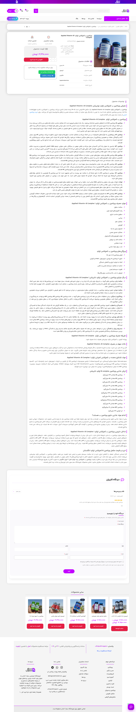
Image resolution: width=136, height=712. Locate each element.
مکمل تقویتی (119, 26)
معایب (66, 546)
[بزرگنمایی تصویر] (122, 63)
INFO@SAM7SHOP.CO (55, 676)
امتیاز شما (121, 521)
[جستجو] (36, 11)
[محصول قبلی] (29, 27)
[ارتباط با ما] (131, 707)
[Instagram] (62, 667)
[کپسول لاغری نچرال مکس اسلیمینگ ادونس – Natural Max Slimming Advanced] (56, 606)
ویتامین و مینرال (110, 690)
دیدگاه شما (120, 524)
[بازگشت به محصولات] (27, 27)
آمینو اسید (110, 677)
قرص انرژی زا (67, 46)
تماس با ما (83, 671)
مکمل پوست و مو (67, 50)
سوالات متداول (83, 674)
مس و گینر (110, 671)
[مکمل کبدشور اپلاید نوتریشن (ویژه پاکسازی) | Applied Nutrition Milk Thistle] (98, 606)
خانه (126, 26)
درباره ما (83, 680)
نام (122, 554)
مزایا (123, 546)
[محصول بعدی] (25, 27)
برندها (84, 677)
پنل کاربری (83, 667)
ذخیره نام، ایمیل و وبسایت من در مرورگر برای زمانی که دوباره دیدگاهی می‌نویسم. (101, 562)
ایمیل (66, 554)
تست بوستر (110, 687)
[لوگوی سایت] (125, 11)
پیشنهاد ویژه (12, 18)
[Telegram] (52, 667)
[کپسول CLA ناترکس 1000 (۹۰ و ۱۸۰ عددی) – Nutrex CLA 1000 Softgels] (119, 606)
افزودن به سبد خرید (36, 59)
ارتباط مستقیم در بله (104, 651)
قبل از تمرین (110, 684)
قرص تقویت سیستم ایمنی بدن (106, 26)
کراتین (110, 680)
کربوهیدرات (110, 674)
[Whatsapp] (57, 667)
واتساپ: (104, 646)
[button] (98, 626)
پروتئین (110, 667)
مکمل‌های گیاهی (69, 52)
